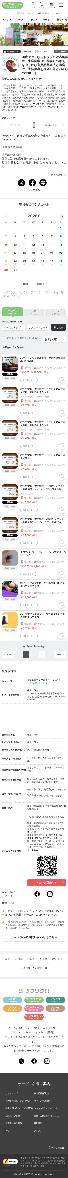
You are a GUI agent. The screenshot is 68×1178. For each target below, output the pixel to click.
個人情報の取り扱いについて (18, 1101)
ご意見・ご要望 (12, 1115)
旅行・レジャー (59, 959)
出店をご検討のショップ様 (46, 1115)
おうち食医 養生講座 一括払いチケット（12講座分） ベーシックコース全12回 (42, 487)
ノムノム (38, 1130)
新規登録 (20, 13)
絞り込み (58, 327)
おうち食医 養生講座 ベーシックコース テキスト (43, 456)
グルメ (31, 959)
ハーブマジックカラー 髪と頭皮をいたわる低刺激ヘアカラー (42, 616)
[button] (62, 216)
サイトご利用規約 (42, 1101)
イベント (6, 959)
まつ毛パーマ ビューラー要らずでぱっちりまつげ (43, 554)
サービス (43, 959)
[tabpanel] (34, 34)
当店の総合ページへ (12, 52)
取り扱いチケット (12, 311)
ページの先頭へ (57, 1147)
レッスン (19, 959)
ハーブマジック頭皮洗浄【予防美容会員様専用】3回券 (42, 359)
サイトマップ (11, 1093)
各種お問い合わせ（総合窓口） (19, 1108)
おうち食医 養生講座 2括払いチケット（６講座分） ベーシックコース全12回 (42, 520)
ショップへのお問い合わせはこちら (34, 937)
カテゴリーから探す (34, 968)
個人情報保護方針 (42, 1093)
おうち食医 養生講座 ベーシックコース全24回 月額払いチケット (42, 390)
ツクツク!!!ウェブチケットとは (48, 1108)
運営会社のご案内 (13, 1123)
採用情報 (38, 1123)
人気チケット (34, 312)
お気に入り (42, 51)
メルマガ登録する (46, 882)
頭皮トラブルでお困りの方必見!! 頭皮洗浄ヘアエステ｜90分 (42, 585)
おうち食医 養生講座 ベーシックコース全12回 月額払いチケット (42, 423)
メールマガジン (56, 312)
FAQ (7, 1130)
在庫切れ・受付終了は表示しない (23, 338)
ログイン (29, 13)
